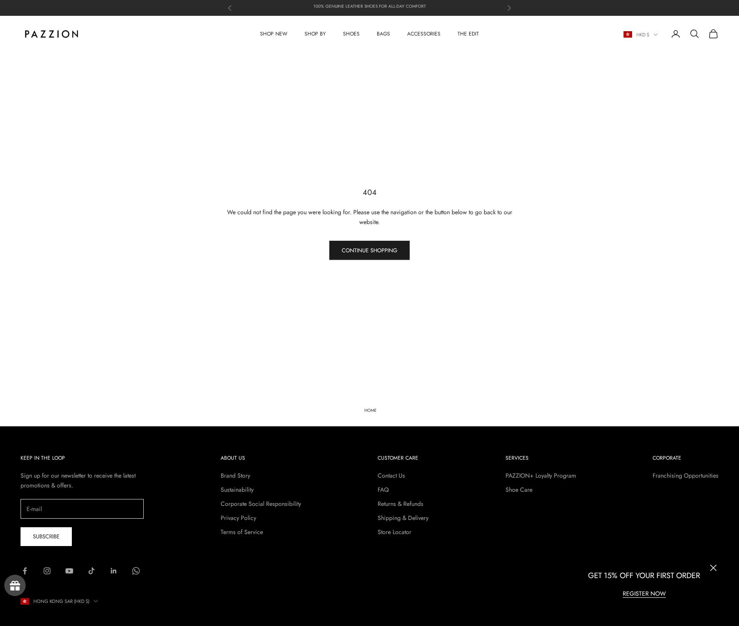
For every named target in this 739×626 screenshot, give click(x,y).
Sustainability (237, 489)
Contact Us (391, 475)
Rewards (15, 585)
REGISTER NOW (644, 593)
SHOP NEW (273, 34)
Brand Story (235, 475)
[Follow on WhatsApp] (136, 571)
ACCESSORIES (423, 34)
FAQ (383, 489)
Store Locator (394, 532)
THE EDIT (468, 34)
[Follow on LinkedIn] (113, 571)
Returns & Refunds (400, 503)
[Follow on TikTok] (91, 571)
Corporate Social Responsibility (261, 503)
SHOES (351, 34)
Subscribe (46, 536)
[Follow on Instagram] (47, 571)
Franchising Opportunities (685, 475)
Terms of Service (242, 532)
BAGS (383, 34)
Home (370, 410)
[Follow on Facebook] (25, 571)
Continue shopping (369, 250)
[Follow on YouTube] (69, 571)
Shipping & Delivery (403, 518)
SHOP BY (315, 34)
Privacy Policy (238, 518)
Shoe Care (518, 489)
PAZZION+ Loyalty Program (540, 475)
